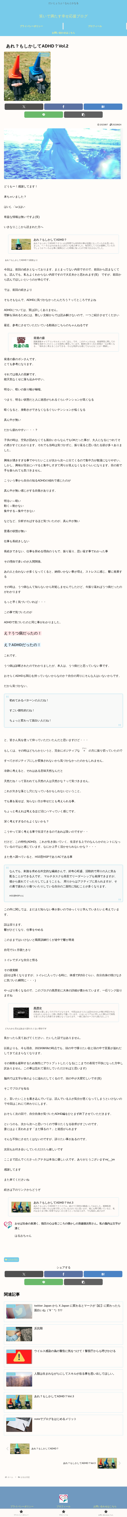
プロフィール (63, 1506)
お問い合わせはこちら (105, 1506)
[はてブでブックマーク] (103, 107)
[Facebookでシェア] (63, 107)
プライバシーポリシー (22, 1506)
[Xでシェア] (24, 107)
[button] (83, 114)
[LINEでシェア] (43, 114)
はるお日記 (13, 1259)
